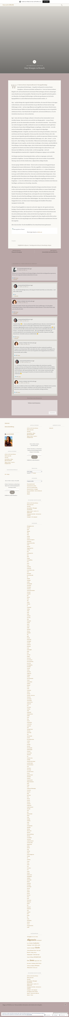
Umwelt (28, 871)
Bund (28, 561)
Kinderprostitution (30, 714)
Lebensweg (28, 730)
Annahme (28, 536)
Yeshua (28, 918)
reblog (28, 793)
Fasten (28, 598)
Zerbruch (28, 922)
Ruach (28, 810)
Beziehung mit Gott (30, 553)
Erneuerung (29, 588)
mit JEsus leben (29, 753)
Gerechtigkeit (29, 641)
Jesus (28, 705)
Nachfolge (28, 759)
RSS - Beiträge (7, 474)
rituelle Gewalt (29, 805)
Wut (27, 917)
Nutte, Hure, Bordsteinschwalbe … (32, 487)
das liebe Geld (29, 568)
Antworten (15, 279)
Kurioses (28, 720)
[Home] (65, 1005)
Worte (28, 913)
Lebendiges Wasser (30, 729)
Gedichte (28, 626)
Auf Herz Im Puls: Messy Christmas (10, 454)
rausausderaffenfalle (24, 285)
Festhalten (28, 604)
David (28, 571)
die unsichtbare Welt (30, 575)
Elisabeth (28, 578)
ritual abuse (29, 803)
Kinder (28, 710)
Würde (28, 898)
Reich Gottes (29, 795)
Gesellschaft (29, 644)
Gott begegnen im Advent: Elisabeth (32, 991)
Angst (28, 534)
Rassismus (28, 791)
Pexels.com (40, 232)
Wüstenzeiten (29, 900)
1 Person (17, 278)
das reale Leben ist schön (30, 570)
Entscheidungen (29, 583)
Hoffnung (28, 683)
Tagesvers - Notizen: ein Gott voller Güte (33, 993)
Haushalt (28, 668)
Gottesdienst (29, 666)
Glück (28, 653)
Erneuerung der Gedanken (31, 590)
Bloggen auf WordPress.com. (8, 1005)
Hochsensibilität (29, 681)
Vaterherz (28, 873)
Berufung (28, 549)
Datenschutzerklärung (9, 426)
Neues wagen (29, 769)
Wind (28, 910)
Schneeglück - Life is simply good (32, 517)
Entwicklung (29, 585)
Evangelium (29, 593)
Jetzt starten (46, 1)
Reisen (28, 796)
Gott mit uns (29, 658)
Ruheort (28, 815)
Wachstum (28, 895)
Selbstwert (28, 835)
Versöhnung (29, 883)
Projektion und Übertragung (31, 788)
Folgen (12, 492)
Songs (28, 849)
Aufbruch (28, 538)
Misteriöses (28, 751)
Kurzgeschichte (29, 722)
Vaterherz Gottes (29, 874)
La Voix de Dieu (29, 724)
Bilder (28, 556)
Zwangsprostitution (30, 925)
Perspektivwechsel (29, 780)
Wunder (28, 915)
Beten (28, 551)
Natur (28, 766)
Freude (28, 612)
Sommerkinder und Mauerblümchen (49, 251)
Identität (28, 692)
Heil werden (29, 671)
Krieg (28, 719)
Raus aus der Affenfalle (8, 5)
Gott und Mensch (29, 659)
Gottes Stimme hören (30, 661)
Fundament (28, 615)
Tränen (28, 863)
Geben (28, 619)
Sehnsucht (28, 832)
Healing (28, 670)
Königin (49, 245)
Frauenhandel (29, 607)
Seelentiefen (29, 827)
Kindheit (28, 715)
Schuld (28, 824)
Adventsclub (51, 428)
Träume (28, 864)
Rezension (28, 802)
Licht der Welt (29, 732)
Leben (28, 727)
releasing (28, 798)
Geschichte (28, 642)
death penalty (29, 573)
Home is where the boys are (24, 301)
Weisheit (28, 903)
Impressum (7, 423)
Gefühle (28, 627)
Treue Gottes (29, 868)
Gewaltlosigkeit (29, 649)
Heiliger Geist (29, 673)
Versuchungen (29, 886)
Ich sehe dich (29, 690)
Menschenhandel (29, 747)
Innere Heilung (29, 700)
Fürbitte (28, 602)
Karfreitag (28, 709)
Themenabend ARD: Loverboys (31, 485)
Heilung (28, 676)
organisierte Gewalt (30, 775)
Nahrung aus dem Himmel (31, 761)
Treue (28, 866)
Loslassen (28, 737)
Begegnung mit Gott (30, 548)
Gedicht (28, 624)
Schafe (28, 817)
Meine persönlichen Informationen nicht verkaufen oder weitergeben (28, 1005)
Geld (27, 634)
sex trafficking (29, 837)
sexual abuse (29, 839)
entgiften (28, 582)
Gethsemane (29, 646)
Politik (28, 783)
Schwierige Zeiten (29, 825)
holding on (28, 685)
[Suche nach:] (62, 5)
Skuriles (28, 846)
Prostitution (29, 790)
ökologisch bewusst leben (31, 543)
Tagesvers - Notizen (30, 995)
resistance (28, 800)
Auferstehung (29, 541)
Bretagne (28, 558)
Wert (27, 905)
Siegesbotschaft (29, 844)
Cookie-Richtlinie (29, 1014)
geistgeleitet (29, 632)
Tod (27, 857)
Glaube (28, 651)
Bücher (28, 544)
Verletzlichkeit (29, 879)
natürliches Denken (30, 763)
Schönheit (28, 819)
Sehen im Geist (29, 830)
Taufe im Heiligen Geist (30, 854)
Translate (34, 473)
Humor (28, 686)
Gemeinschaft (29, 639)
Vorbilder (28, 891)
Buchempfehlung (29, 560)
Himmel (28, 680)
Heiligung (28, 675)
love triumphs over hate (30, 739)
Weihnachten (29, 901)
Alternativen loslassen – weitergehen (32, 489)
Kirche (28, 717)
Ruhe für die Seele (29, 813)
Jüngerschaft (29, 703)
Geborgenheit (29, 620)
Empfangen (29, 580)
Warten (28, 896)
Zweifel (28, 927)
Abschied (28, 527)
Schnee (28, 822)
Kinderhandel (29, 712)
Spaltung (28, 851)
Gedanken (28, 622)
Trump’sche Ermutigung (17, 251)
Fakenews (28, 597)
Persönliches (29, 776)
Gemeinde (28, 637)
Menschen (28, 746)
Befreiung (28, 546)
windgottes (28, 912)
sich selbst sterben (30, 842)
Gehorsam (28, 631)
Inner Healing (29, 698)
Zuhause (28, 923)
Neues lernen (29, 768)
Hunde (28, 688)
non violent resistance (30, 771)
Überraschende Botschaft (31, 484)
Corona (28, 565)
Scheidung (28, 820)
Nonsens (28, 773)
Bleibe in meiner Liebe (8, 455)
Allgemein (27, 245)
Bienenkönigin (45, 245)
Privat (28, 786)
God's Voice (28, 654)
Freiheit (28, 610)
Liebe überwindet (29, 736)
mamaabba (28, 744)
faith (27, 595)
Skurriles (28, 847)
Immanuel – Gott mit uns (31, 695)
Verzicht (28, 890)
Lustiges (28, 742)
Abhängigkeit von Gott (30, 526)
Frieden (28, 614)
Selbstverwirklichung (30, 834)
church (28, 563)
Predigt (28, 785)
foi (27, 605)
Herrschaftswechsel (30, 678)
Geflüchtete (28, 629)
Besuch (39, 245)
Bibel (28, 555)
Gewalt (28, 648)
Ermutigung (29, 587)
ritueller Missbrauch (30, 807)
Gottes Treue (29, 663)
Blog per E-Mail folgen (12, 480)
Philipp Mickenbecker (30, 781)
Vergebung (28, 878)
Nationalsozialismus (30, 764)
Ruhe (28, 812)
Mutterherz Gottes (30, 758)
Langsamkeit (29, 725)
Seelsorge (28, 829)
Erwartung (28, 592)
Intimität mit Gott (30, 702)
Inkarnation (29, 697)
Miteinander (29, 754)
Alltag (28, 532)
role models (28, 808)
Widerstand (29, 907)
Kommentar (52, 412)
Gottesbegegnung (29, 665)
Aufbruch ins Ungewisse (30, 539)
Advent (28, 529)
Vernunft (28, 881)
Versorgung (28, 884)
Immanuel (28, 693)
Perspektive (28, 778)
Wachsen (28, 893)
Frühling (28, 609)
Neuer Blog (6, 457)
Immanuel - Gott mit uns (33, 954)
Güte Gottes (28, 617)
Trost (28, 869)
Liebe (28, 734)
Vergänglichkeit (29, 876)
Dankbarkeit (29, 566)
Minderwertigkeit (29, 749)
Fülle (27, 600)
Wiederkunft (29, 908)
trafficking (28, 859)
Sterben (28, 852)
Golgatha (28, 656)
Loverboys (28, 741)
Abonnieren (34, 457)
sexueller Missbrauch (30, 840)
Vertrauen (28, 888)
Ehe (27, 576)
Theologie (28, 856)
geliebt (28, 636)
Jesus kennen (29, 707)
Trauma (28, 861)
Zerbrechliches (29, 920)
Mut (27, 756)
